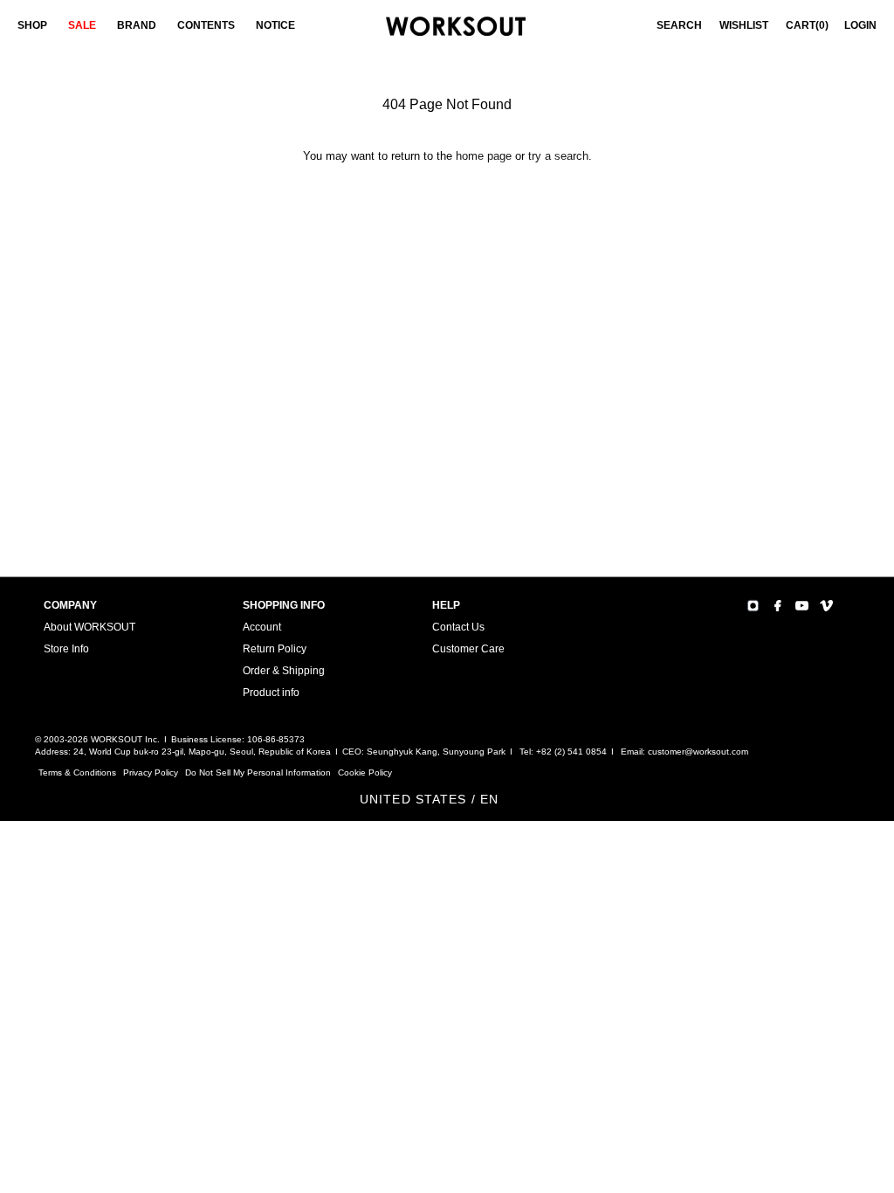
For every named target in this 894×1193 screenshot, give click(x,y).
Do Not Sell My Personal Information (258, 772)
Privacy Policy (150, 772)
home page (484, 155)
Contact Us (458, 627)
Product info (271, 692)
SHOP (32, 25)
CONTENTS (206, 25)
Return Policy (274, 649)
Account (262, 627)
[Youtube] (801, 605)
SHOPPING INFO (284, 605)
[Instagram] (753, 605)
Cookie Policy (365, 772)
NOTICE (275, 25)
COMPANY (70, 605)
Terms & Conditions (77, 772)
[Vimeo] (826, 605)
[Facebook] (777, 605)
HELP (446, 605)
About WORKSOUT (89, 627)
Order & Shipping (284, 671)
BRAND (136, 25)
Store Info (66, 649)
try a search (558, 155)
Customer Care (468, 649)
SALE (82, 25)
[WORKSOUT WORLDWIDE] (456, 27)
